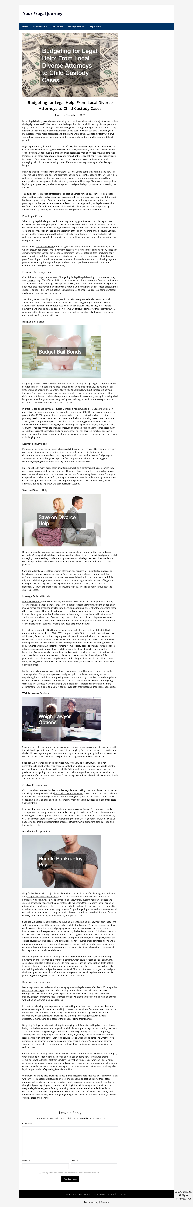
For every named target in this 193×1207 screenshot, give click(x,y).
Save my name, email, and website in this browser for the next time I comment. (70, 1172)
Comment (28, 1123)
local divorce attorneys (56, 555)
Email (74, 1160)
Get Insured (57, 26)
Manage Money (76, 26)
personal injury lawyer (33, 990)
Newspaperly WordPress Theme (113, 1194)
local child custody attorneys (68, 793)
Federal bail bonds (31, 601)
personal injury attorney (36, 452)
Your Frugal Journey (42, 13)
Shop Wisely (95, 26)
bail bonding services (53, 762)
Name (26, 1160)
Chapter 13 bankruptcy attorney (43, 896)
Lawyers (31, 280)
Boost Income (40, 26)
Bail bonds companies (42, 393)
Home (25, 26)
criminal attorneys (45, 246)
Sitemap (105, 1202)
